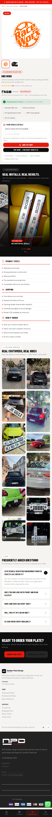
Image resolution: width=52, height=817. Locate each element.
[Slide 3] (27, 249)
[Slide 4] (29, 249)
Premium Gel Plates (9, 696)
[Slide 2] (26, 249)
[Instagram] (43, 727)
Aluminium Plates (12, 6)
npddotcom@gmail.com (16, 772)
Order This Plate (14, 654)
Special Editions (8, 699)
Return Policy (7, 714)
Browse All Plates (36, 654)
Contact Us (6, 708)
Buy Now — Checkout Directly (26, 150)
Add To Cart (27, 145)
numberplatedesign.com (31, 799)
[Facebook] (48, 727)
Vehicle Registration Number (17, 129)
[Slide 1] (23, 249)
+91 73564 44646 (8, 684)
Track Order (6, 717)
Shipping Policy (7, 711)
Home (3, 6)
